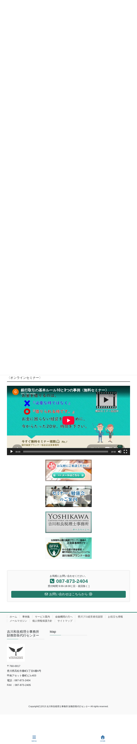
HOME (102, 741)
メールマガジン (18, 620)
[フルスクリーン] (125, 451)
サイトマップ (64, 620)
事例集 (26, 616)
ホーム (13, 616)
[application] (68, 420)
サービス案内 (42, 616)
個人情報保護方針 (42, 620)
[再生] (11, 451)
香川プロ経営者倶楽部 (90, 616)
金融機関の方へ (64, 616)
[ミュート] (119, 451)
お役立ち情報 (115, 616)
